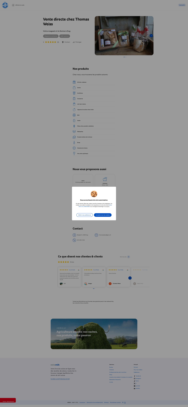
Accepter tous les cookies (103, 215)
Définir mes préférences (84, 215)
